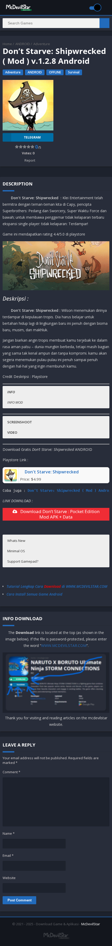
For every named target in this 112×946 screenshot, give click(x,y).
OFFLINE (55, 72)
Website (9, 877)
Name (9, 833)
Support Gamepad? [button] (22, 561)
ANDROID (22, 44)
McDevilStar (90, 924)
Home (7, 44)
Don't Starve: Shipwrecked (52, 472)
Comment (11, 772)
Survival (73, 72)
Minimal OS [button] (16, 551)
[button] (55, 392)
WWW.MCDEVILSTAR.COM (63, 645)
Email (8, 855)
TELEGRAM (32, 137)
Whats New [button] (16, 540)
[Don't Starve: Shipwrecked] (10, 480)
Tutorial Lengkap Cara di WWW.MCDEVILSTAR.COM (57, 586)
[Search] (104, 23)
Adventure (41, 44)
